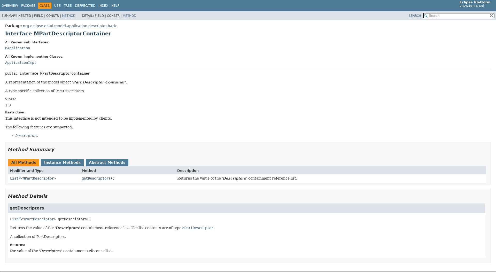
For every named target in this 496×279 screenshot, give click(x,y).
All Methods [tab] (23, 162)
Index (103, 5)
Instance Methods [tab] (62, 162)
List (14, 178)
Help (115, 5)
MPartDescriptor (38, 178)
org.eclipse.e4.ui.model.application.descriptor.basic (70, 26)
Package (28, 5)
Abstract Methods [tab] (107, 162)
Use (57, 5)
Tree (68, 5)
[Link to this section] (58, 149)
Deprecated (85, 5)
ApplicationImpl (20, 62)
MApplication (17, 48)
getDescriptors (96, 178)
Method (68, 16)
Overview (10, 5)
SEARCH (415, 16)
